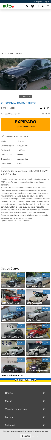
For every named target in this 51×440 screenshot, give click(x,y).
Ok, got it (26, 436)
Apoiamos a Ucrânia (25, 380)
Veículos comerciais (16, 409)
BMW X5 (19, 53)
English (46, 2)
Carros (4, 53)
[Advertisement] (25, 31)
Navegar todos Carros (11, 375)
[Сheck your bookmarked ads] (37, 6)
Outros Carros (10, 268)
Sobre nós (10, 425)
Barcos (9, 417)
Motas (8, 401)
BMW (11, 53)
